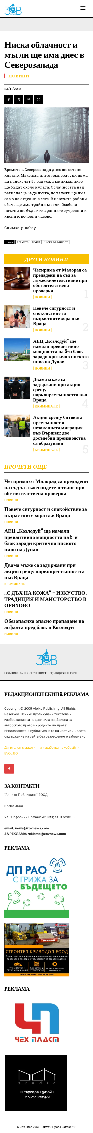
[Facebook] (8, 99)
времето (23, 242)
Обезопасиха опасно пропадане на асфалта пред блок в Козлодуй (44, 624)
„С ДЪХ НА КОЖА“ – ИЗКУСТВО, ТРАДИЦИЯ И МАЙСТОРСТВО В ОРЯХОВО (45, 599)
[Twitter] (18, 99)
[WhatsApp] (38, 99)
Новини (42, 297)
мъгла (36, 242)
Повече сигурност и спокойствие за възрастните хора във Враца (56, 315)
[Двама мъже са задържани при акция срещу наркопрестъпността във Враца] (17, 388)
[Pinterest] (28, 99)
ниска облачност (56, 242)
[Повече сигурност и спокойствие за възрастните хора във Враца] (17, 316)
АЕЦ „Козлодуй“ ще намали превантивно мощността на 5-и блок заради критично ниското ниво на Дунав (61, 351)
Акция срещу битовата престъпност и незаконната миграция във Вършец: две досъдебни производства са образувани (59, 430)
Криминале (46, 406)
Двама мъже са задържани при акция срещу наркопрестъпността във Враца (44, 571)
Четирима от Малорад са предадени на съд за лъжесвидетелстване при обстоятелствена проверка (60, 280)
